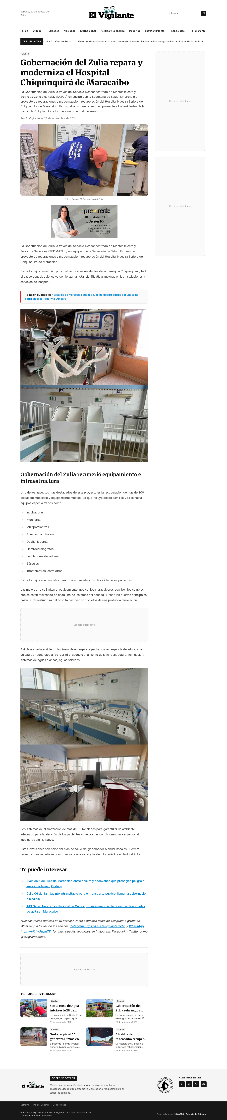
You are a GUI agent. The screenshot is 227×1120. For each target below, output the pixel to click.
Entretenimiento (155, 30)
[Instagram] (189, 1084)
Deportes (134, 30)
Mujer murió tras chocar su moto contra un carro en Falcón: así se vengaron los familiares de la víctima (122, 41)
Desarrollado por (182, 1114)
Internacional (87, 30)
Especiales (178, 30)
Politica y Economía (113, 30)
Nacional (69, 30)
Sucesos (54, 30)
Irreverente (199, 30)
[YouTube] (204, 1084)
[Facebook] (182, 1084)
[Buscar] (204, 13)
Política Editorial (41, 1105)
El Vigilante (33, 118)
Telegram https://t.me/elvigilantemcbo (97, 926)
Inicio (24, 30)
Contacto (24, 1105)
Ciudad (37, 30)
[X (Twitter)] (196, 1084)
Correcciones (59, 1105)
